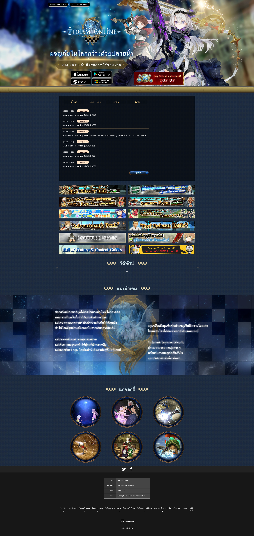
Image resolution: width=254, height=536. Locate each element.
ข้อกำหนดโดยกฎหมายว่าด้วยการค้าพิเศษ (120, 508)
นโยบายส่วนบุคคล (180, 508)
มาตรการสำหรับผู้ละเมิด (162, 508)
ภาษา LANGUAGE (58, 5)
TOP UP (63, 508)
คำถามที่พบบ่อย (84, 508)
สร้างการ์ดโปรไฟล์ (79, 5)
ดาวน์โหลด (73, 508)
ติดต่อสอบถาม (97, 508)
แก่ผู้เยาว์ (191, 509)
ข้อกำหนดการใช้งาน (144, 508)
